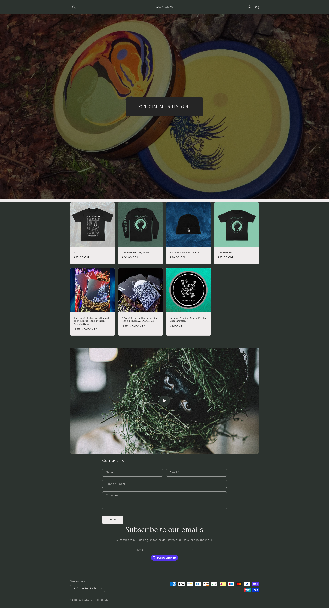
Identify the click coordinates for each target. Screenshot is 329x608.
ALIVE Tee (79, 252)
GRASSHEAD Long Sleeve (136, 252)
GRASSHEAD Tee (227, 252)
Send (113, 519)
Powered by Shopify (98, 600)
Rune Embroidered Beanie (185, 252)
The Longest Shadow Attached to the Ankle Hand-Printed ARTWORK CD (91, 321)
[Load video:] (164, 401)
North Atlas (83, 600)
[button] (74, 7)
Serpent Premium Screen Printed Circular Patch (188, 320)
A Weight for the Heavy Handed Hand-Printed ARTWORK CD (140, 320)
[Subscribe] (191, 550)
